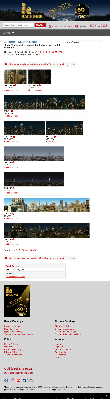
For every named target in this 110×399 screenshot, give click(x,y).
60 (48, 54)
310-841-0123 (98, 25)
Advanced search (63, 349)
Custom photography (64, 329)
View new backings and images (18, 334)
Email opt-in (60, 352)
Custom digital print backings (68, 334)
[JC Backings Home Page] (17, 316)
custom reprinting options (63, 64)
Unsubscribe (60, 355)
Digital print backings (13, 331)
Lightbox (82, 27)
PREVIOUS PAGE (55, 52)
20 (40, 54)
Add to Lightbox (11, 90)
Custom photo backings (65, 331)
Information (9, 347)
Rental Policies (11, 344)
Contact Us (60, 357)
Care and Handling (12, 349)
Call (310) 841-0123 (18, 368)
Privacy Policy (10, 352)
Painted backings (12, 326)
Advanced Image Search (15, 277)
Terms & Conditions (13, 355)
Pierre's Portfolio (62, 326)
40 (44, 54)
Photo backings (11, 329)
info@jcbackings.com (19, 372)
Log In (58, 344)
